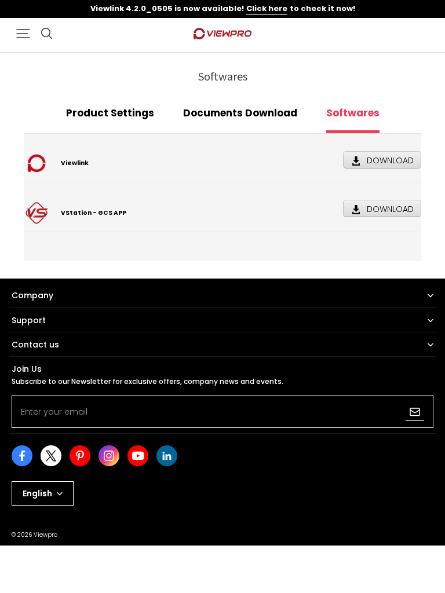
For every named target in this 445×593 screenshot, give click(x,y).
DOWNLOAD (390, 160)
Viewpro (45, 534)
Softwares (353, 113)
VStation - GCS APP (93, 212)
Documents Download (240, 113)
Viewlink (75, 163)
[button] (23, 33)
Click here (266, 8)
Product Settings (110, 113)
